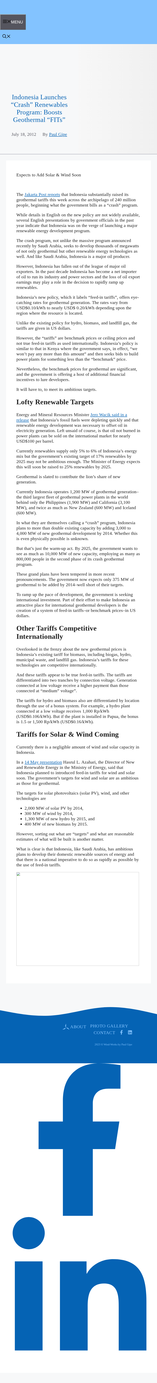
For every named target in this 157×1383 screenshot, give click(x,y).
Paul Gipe (58, 134)
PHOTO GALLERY (109, 1025)
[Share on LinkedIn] (79, 1368)
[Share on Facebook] (79, 1214)
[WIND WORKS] (13, 13)
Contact (104, 1032)
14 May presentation (43, 762)
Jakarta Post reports (42, 194)
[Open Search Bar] (6, 37)
